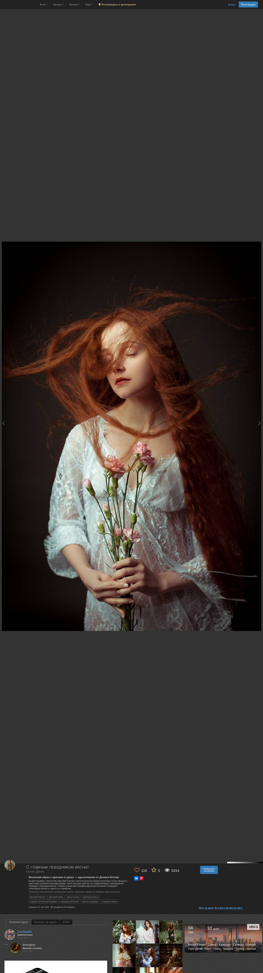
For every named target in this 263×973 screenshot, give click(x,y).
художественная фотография (43, 902)
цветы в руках (73, 897)
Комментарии (18, 922)
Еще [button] (89, 4)
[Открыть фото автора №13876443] (147, 932)
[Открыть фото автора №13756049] (124, 955)
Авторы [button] (57, 4)
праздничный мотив (69, 902)
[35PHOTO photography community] (19, 4)
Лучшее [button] (74, 4)
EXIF (66, 922)
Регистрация (248, 4)
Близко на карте (45, 922)
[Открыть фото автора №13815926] (171, 932)
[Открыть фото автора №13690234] (147, 955)
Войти (231, 4)
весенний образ (56, 897)
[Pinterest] (141, 878)
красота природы (90, 902)
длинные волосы (90, 897)
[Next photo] (259, 423)
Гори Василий (24, 931)
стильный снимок (109, 902)
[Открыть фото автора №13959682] (124, 932)
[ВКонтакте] (136, 878)
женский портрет (37, 897)
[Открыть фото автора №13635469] (171, 955)
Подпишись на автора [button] (209, 870)
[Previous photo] (3, 423)
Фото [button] (43, 4)
